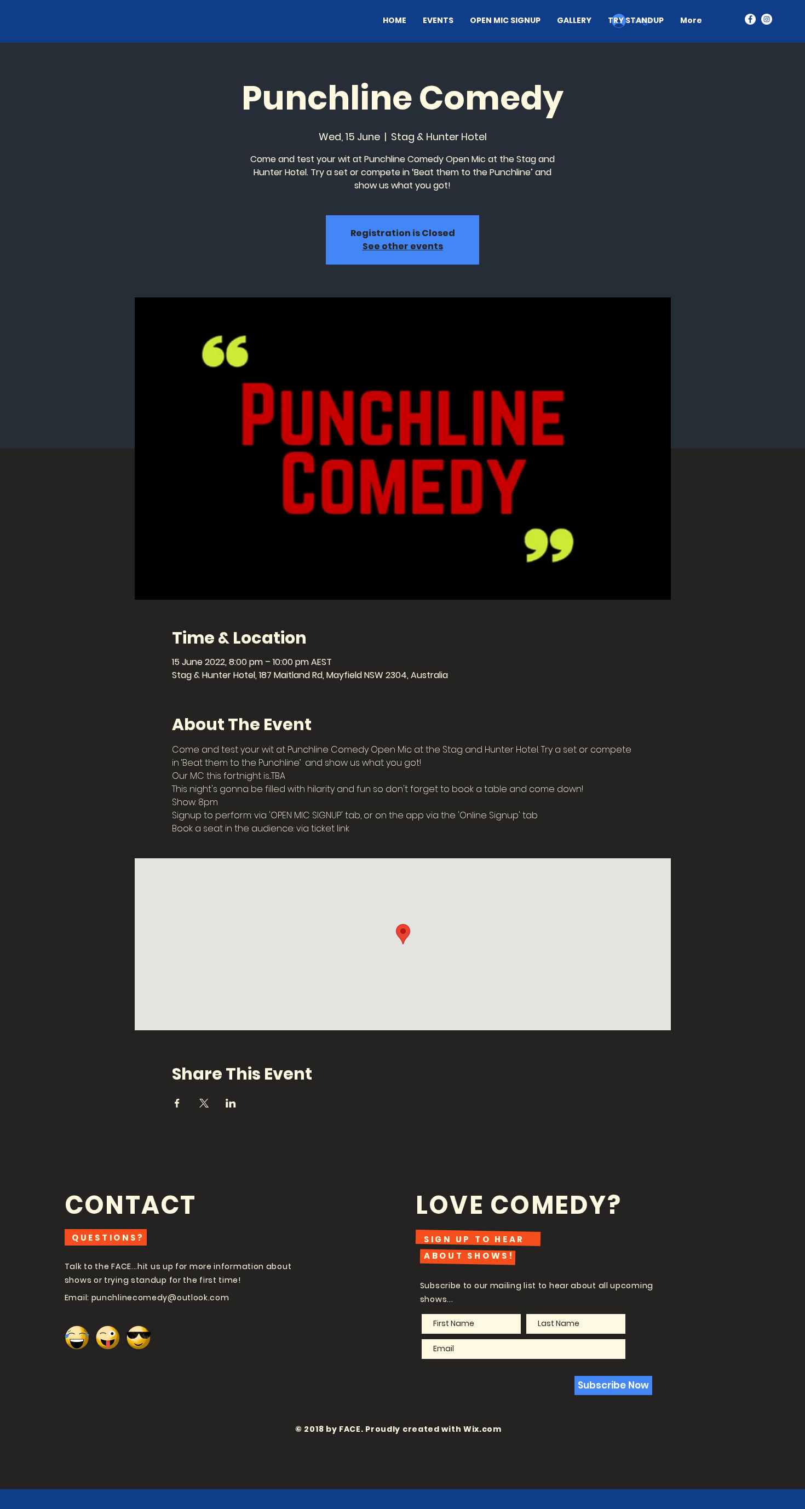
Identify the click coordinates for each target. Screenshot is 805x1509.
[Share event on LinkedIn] (231, 1103)
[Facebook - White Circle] (750, 19)
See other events (403, 246)
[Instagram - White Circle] (766, 19)
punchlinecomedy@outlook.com (160, 1297)
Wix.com (482, 1429)
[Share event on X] (204, 1103)
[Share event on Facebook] (177, 1103)
